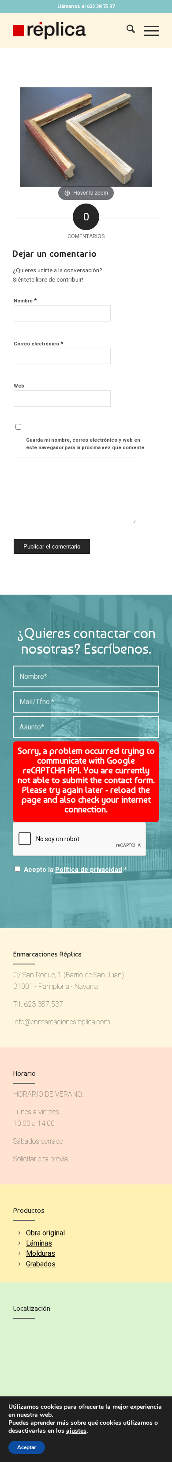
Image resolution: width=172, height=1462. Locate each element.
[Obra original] (19, 1233)
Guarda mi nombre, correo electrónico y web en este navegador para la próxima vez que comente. (86, 444)
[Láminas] (19, 1243)
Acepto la (75, 870)
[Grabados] (19, 1264)
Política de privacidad (88, 870)
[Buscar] (126, 30)
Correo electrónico (38, 343)
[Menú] (147, 30)
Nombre (25, 300)
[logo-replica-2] (71, 30)
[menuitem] (126, 30)
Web (19, 386)
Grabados (41, 1264)
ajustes (76, 1431)
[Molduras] (19, 1253)
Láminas (39, 1243)
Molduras (40, 1253)
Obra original (45, 1233)
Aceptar (26, 1447)
